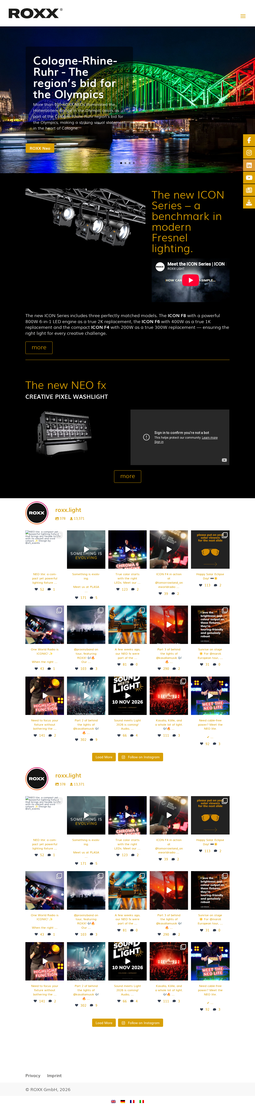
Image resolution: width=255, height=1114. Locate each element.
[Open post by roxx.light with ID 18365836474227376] (210, 625)
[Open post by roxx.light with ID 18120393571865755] (169, 625)
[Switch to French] (132, 1101)
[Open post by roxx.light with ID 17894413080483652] (210, 696)
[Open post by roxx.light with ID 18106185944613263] (44, 549)
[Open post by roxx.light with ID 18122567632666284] (86, 696)
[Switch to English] (113, 1101)
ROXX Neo (40, 148)
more (39, 346)
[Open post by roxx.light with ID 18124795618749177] (210, 549)
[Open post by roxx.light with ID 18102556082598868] (86, 549)
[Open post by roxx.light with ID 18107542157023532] (127, 625)
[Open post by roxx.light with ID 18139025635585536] (127, 549)
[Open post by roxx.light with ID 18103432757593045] (169, 549)
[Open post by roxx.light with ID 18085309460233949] (44, 696)
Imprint (54, 1075)
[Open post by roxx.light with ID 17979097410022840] (127, 696)
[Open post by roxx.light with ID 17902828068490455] (44, 625)
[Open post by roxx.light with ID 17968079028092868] (169, 696)
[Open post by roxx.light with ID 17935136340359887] (86, 625)
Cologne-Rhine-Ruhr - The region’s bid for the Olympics (75, 76)
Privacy (32, 1075)
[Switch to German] (123, 1101)
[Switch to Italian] (141, 1101)
